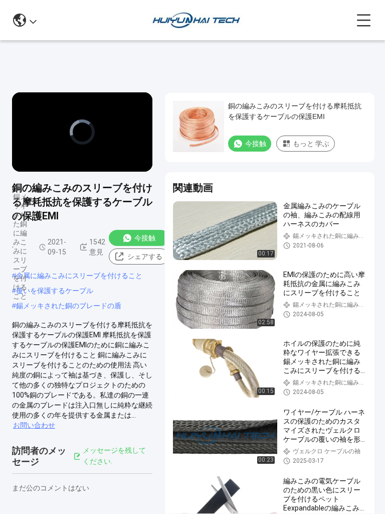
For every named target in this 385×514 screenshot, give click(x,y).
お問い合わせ (34, 425)
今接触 (144, 238)
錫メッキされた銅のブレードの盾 (68, 306)
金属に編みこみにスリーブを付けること (79, 276)
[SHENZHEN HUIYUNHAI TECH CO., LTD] (196, 20)
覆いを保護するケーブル (54, 291)
